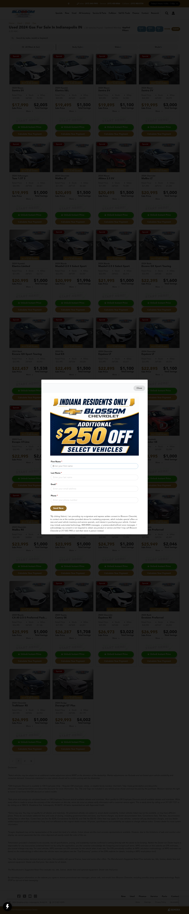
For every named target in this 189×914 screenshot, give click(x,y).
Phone (54, 496)
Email (54, 484)
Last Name (56, 473)
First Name (56, 462)
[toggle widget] (7, 906)
